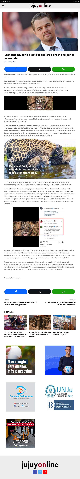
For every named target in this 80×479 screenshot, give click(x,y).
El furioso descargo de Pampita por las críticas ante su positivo (60, 303)
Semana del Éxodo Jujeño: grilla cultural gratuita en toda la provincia (40, 334)
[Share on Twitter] (39, 69)
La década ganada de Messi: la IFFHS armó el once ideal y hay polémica (20, 303)
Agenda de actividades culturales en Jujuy (61, 333)
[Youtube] (45, 472)
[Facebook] (35, 472)
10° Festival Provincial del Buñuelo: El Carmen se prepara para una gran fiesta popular (15, 334)
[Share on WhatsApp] (63, 69)
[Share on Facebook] (15, 69)
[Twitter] (40, 472)
